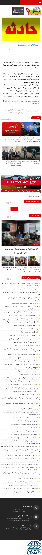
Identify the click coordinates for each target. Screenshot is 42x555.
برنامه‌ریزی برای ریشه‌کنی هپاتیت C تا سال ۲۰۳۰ (24, 434)
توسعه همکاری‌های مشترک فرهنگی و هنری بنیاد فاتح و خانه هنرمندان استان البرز (12, 163)
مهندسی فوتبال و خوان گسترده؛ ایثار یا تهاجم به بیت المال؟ (22, 388)
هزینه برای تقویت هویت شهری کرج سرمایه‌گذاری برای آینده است (20, 437)
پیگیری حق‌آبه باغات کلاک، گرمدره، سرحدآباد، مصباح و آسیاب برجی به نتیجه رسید (20, 459)
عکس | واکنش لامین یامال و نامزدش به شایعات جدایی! (22, 322)
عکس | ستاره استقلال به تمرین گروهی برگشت (25, 325)
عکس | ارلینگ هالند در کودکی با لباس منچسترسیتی (23, 315)
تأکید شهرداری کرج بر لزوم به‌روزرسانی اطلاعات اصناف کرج (34, 269)
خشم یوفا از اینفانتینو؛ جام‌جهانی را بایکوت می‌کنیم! (24, 424)
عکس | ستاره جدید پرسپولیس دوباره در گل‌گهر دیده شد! (22, 354)
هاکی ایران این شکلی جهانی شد (29, 374)
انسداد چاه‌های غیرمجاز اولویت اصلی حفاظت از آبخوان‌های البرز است (21, 474)
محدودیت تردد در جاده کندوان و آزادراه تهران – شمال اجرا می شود (19, 312)
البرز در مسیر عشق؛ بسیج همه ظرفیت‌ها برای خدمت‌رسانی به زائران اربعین (12, 139)
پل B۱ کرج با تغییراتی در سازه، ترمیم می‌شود (25, 391)
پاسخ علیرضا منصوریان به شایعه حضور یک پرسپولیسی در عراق (20, 319)
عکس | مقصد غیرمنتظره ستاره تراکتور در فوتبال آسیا (23, 335)
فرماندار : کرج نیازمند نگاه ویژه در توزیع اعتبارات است (23, 492)
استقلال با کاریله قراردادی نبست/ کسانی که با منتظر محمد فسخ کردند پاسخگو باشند (21, 413)
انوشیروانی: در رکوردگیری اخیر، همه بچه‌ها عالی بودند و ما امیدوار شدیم (21, 404)
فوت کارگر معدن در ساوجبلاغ (27, 45)
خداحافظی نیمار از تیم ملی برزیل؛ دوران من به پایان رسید (22, 384)
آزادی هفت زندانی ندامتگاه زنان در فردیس (26, 289)
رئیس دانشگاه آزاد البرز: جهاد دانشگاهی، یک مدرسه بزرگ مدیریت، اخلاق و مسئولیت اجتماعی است (20, 451)
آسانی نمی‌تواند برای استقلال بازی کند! (27, 427)
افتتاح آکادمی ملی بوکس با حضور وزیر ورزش (25, 368)
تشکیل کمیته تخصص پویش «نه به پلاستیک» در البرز (23, 482)
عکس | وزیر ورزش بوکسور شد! (29, 332)
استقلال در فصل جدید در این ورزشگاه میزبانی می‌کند (23, 381)
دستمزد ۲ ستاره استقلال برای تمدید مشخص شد (24, 345)
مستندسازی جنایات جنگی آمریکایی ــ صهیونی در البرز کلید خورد (20, 378)
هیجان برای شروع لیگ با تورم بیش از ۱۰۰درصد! (25, 431)
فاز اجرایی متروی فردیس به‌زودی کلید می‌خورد (25, 303)
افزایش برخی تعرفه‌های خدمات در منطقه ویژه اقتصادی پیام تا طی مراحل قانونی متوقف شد (30, 139)
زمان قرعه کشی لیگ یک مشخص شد (27, 421)
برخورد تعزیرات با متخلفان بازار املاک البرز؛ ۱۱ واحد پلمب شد (21, 455)
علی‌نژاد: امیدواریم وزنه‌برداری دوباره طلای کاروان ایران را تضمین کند (21, 399)
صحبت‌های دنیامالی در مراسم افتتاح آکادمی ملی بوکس (22, 358)
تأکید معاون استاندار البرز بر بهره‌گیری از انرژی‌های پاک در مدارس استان (21, 293)
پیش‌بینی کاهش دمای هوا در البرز (28, 478)
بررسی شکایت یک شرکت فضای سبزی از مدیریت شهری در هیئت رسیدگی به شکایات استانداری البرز (21, 468)
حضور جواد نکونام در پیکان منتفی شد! (27, 371)
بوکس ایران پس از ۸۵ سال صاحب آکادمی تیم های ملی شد (21, 364)
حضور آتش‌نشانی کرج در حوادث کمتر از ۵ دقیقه (21, 269)
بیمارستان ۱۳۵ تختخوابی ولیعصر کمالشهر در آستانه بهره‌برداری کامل (19, 446)
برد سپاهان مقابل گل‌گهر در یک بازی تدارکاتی (26, 342)
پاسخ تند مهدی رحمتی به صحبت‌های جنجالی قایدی (23, 339)
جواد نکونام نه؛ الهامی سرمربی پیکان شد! (26, 361)
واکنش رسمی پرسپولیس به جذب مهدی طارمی (25, 417)
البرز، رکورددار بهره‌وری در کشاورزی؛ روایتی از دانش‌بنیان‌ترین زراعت (19, 464)
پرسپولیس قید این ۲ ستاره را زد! (29, 409)
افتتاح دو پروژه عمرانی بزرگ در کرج (8, 268)
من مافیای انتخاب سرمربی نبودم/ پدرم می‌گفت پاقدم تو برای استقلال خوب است (22, 350)
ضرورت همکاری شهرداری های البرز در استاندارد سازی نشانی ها (20, 488)
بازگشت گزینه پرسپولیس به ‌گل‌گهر (28, 394)
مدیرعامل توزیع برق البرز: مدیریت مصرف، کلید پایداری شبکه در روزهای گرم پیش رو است (21, 442)
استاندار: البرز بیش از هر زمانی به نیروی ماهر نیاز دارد (23, 485)
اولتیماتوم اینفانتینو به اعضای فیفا (29, 329)
